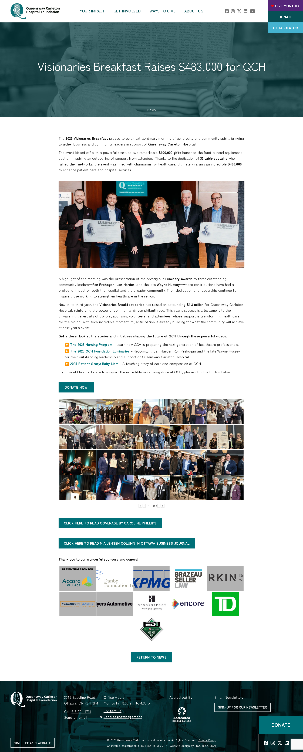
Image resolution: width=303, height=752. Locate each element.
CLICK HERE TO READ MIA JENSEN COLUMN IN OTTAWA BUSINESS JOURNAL (127, 543)
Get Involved (127, 11)
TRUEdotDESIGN (205, 745)
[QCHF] (34, 699)
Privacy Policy (207, 740)
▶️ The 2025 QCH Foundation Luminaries (97, 351)
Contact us (113, 711)
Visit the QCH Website (32, 743)
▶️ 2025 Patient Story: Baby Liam (91, 363)
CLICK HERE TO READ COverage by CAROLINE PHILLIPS (110, 523)
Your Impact (92, 11)
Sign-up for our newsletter (242, 707)
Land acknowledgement (123, 716)
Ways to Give (163, 11)
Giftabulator (285, 28)
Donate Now (76, 387)
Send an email (75, 717)
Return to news (151, 657)
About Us (193, 11)
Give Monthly (287, 6)
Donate (285, 17)
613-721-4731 (81, 712)
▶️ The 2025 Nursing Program (88, 344)
